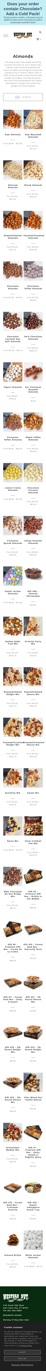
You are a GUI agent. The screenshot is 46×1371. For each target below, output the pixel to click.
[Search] (40, 32)
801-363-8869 (14, 1311)
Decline (22, 1358)
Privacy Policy (26, 1345)
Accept (22, 1352)
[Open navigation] (6, 35)
